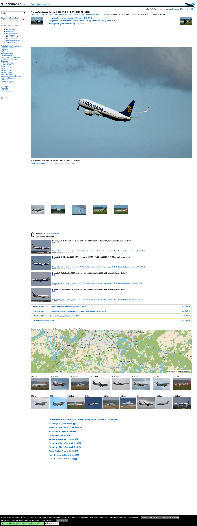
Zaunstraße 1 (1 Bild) (58, 435)
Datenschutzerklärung (8, 92)
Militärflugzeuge (7, 72)
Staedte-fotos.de (11, 39)
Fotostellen (5, 88)
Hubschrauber (6, 65)
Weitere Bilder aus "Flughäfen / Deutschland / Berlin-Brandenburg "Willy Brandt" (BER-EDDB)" (70, 311)
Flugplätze (5, 52)
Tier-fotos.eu (10, 42)
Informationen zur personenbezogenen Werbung (160, 518)
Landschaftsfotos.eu (13, 40)
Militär (3, 69)
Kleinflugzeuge (6, 67)
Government (5, 61)
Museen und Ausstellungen (11, 76)
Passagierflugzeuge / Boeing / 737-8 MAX (131, 251)
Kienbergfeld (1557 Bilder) (61, 424)
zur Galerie (186, 306)
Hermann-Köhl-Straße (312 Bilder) (64, 428)
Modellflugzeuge (7, 74)
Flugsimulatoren (7, 53)
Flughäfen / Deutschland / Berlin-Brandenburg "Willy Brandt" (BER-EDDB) (82, 21)
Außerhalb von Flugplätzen (11, 46)
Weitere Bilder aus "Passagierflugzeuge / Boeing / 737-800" (56, 316)
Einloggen (176, 9)
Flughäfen (4, 50)
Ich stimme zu (51, 523)
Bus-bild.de (10, 31)
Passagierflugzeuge (8, 78)
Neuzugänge (5, 86)
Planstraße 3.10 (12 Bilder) (61, 431)
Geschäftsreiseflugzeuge (10, 59)
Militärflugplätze (6, 70)
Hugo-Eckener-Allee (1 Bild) (61, 459)
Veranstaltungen (7, 82)
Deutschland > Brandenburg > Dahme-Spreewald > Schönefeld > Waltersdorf (59, 329)
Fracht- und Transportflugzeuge (12, 57)
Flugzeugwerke (6, 55)
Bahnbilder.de (10, 29)
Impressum (47, 4)
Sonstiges (4, 80)
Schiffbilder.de (10, 35)
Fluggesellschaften (79, 14)
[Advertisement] (79, 35)
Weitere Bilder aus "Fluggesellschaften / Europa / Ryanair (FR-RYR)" (60, 307)
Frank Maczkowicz (38, 163)
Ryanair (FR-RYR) (101, 14)
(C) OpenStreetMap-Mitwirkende (179, 371)
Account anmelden (188, 9)
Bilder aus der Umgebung (44, 321)
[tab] (111, 306)
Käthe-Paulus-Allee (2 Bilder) (62, 439)
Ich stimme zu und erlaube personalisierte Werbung (23, 523)
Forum (33, 4)
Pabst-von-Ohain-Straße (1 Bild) (63, 443)
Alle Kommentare (52, 233)
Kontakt (39, 4)
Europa (90, 14)
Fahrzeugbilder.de (12, 33)
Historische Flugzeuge (9, 63)
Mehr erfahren (62, 520)
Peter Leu (55, 243)
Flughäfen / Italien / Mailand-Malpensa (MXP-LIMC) (101, 251)
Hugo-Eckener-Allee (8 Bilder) (62, 455)
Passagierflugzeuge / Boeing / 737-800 (66, 23)
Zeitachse (4, 90)
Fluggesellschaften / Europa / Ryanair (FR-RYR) (70, 18)
